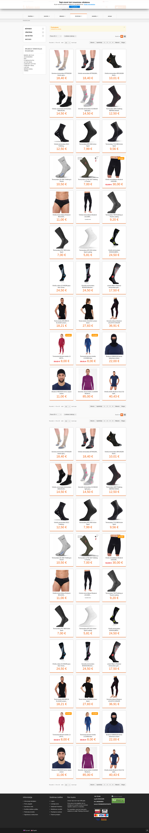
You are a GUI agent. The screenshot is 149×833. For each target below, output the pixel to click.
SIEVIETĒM (29, 36)
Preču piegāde (28, 804)
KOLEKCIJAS (78, 16)
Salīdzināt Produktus (56, 806)
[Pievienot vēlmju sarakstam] (61, 83)
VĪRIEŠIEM (30, 16)
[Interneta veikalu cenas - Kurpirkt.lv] (118, 800)
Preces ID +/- (53, 36)
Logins (52, 801)
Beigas (123, 42)
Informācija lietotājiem (30, 801)
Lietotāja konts (55, 804)
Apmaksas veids (28, 806)
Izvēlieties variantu (56, 83)
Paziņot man (83, 189)
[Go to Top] (147, 830)
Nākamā (117, 42)
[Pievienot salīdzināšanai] (66, 83)
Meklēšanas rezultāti (56, 809)
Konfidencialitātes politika (31, 809)
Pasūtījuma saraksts (56, 812)
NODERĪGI (94, 16)
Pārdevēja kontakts (29, 812)
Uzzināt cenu (88, 219)
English (35, 830)
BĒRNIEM (62, 16)
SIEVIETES (46, 16)
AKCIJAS (110, 16)
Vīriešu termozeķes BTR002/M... (88, 73)
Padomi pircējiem (55, 814)
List (124, 36)
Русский (27, 830)
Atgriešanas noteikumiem (31, 814)
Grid (121, 36)
